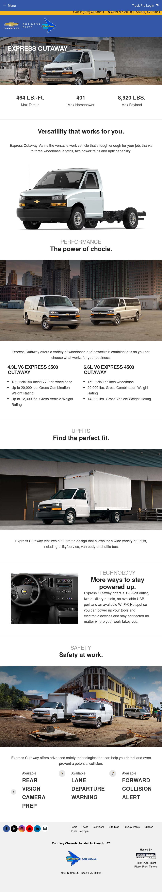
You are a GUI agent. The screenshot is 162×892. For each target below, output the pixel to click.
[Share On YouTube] (29, 829)
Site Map (114, 827)
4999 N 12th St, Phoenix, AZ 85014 (135, 12)
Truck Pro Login (80, 831)
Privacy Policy (131, 827)
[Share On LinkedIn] (37, 829)
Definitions (98, 827)
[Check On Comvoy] (44, 829)
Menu (12, 5)
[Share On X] (14, 829)
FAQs (85, 827)
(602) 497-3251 (93, 12)
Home (74, 827)
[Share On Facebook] (6, 829)
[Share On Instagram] (21, 829)
